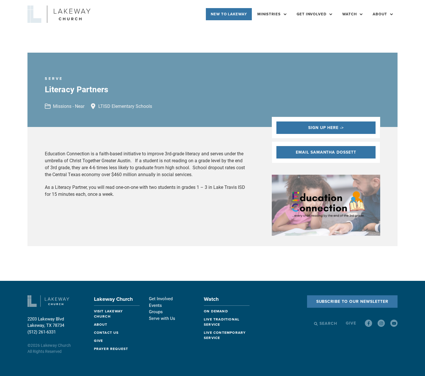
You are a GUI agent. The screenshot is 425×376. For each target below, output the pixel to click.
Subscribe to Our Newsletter (352, 301)
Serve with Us (162, 318)
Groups (156, 311)
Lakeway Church (113, 299)
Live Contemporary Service (225, 335)
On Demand (216, 311)
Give (98, 340)
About (380, 14)
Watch (211, 299)
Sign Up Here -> (326, 128)
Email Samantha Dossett (326, 152)
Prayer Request (111, 348)
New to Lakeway (229, 14)
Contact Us (106, 332)
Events (155, 305)
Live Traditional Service (221, 322)
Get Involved (311, 14)
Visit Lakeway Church (108, 314)
